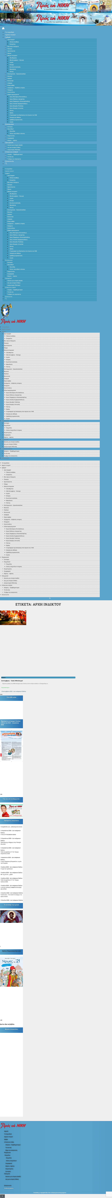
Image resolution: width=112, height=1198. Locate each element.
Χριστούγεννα (11, 51)
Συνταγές (10, 126)
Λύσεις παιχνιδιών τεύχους (17, 133)
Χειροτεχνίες (11, 136)
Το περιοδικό (9, 32)
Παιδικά (9, 78)
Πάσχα (9, 53)
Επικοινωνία (9, 161)
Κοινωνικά (10, 80)
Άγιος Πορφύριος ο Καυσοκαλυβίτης (20, 101)
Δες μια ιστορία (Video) (13, 147)
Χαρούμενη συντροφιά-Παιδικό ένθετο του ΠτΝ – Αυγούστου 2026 (10, 723)
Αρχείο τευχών (10, 35)
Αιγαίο (11, 62)
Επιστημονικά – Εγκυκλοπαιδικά (16, 74)
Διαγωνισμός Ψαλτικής (13, 149)
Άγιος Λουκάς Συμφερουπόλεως (18, 103)
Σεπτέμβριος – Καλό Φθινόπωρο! (12, 681)
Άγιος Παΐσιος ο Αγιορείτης (17, 99)
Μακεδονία (13, 69)
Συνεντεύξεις (11, 92)
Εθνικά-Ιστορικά (12, 55)
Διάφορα (9, 83)
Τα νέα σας (10, 156)
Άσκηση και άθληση (15, 117)
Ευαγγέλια (12, 44)
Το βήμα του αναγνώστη (14, 159)
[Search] (2, 1196)
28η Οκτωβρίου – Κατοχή (17, 60)
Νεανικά (9, 76)
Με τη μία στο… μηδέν (7, 874)
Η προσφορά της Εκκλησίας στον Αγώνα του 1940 (23, 115)
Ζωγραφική (10, 138)
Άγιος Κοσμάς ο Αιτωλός (16, 108)
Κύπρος (12, 64)
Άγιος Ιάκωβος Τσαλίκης (16, 106)
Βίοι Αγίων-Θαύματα (13, 46)
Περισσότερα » (5, 687)
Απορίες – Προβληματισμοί (14, 154)
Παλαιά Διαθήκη (14, 42)
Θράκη (11, 113)
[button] (9, 1142)
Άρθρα (7, 37)
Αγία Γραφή (10, 39)
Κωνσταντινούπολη (15, 67)
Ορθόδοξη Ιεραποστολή (16, 119)
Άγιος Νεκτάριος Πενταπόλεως (18, 96)
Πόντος (12, 71)
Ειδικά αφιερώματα (12, 94)
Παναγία (9, 48)
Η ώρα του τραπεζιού (7, 869)
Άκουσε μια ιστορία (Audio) (15, 145)
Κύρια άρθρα (10, 85)
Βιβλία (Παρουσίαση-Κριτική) (11, 951)
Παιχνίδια (10, 129)
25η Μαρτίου (13, 58)
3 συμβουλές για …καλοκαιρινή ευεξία (11, 826)
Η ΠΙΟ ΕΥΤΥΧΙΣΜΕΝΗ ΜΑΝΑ (8, 834)
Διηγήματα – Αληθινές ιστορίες (16, 87)
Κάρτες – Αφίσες (12, 140)
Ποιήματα (10, 90)
